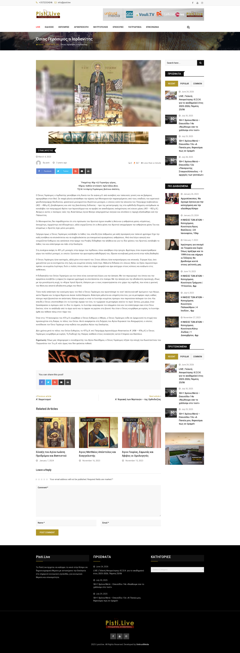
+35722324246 (45, 2)
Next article (154, 396)
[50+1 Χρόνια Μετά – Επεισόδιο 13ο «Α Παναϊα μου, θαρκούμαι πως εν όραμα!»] (171, 140)
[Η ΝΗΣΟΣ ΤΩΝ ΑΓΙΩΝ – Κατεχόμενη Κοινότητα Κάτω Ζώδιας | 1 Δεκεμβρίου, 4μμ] (172, 322)
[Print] (89, 171)
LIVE (38, 27)
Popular (184, 84)
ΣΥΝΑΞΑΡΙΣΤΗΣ (52, 44)
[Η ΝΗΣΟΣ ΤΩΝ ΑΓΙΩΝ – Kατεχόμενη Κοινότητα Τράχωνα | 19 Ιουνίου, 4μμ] (172, 275)
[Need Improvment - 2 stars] (39, 479)
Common (197, 84)
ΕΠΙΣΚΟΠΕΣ (118, 27)
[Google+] (76, 171)
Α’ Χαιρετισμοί (43, 399)
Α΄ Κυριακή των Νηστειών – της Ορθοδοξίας (138, 399)
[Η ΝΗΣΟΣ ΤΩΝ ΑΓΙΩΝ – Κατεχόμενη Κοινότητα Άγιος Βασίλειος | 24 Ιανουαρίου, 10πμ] (172, 219)
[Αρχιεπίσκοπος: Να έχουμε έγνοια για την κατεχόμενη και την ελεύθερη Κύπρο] (172, 198)
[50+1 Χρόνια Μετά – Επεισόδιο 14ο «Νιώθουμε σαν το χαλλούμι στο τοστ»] (171, 119)
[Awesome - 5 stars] (47, 479)
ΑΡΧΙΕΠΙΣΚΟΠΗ (81, 27)
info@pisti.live (64, 2)
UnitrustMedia (142, 644)
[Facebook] (42, 382)
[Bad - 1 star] (36, 479)
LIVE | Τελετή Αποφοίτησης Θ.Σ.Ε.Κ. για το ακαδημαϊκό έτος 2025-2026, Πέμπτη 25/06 (191, 103)
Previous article (44, 396)
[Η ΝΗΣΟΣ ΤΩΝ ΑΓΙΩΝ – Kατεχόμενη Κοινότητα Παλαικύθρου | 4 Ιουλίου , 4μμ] (172, 297)
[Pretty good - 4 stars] (44, 479)
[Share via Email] (82, 171)
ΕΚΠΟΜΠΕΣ (63, 27)
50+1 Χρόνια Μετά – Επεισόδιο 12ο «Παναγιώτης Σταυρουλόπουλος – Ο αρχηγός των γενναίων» (191, 168)
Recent (171, 84)
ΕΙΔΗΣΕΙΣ (49, 27)
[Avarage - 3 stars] (41, 479)
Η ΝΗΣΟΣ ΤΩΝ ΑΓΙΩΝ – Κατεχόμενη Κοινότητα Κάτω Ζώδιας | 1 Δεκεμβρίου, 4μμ (192, 329)
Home (40, 44)
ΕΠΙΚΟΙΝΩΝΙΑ (152, 27)
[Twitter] (49, 382)
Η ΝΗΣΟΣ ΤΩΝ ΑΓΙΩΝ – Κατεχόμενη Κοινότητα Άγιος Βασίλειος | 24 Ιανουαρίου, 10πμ (192, 227)
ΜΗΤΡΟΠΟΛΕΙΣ (100, 27)
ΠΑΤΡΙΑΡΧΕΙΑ (134, 27)
